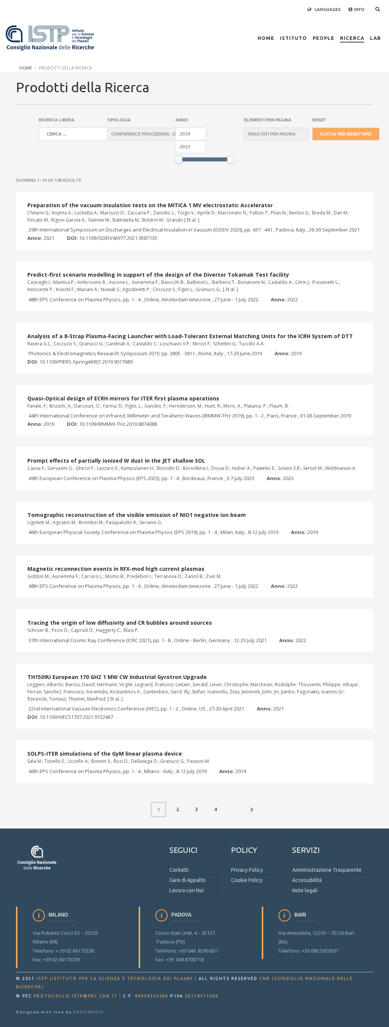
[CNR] (37, 857)
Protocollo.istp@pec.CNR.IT (75, 996)
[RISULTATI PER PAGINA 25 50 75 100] (270, 134)
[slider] (178, 159)
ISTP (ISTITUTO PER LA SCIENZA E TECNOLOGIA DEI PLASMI (114, 978)
